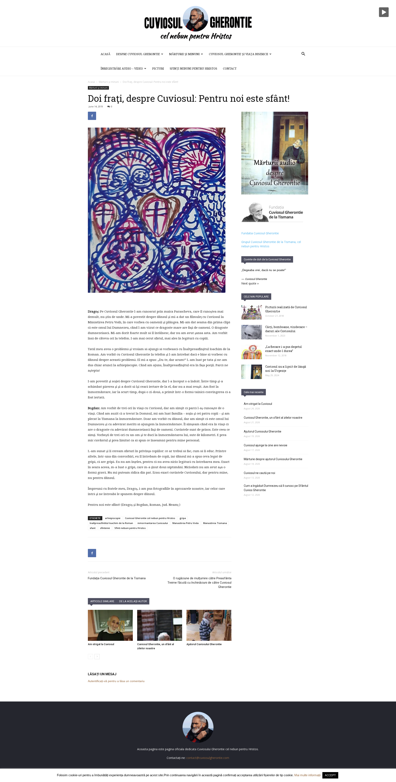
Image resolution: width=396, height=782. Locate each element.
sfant (92, 528)
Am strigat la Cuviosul (101, 644)
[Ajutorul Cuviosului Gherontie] (208, 625)
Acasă (105, 54)
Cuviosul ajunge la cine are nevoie (265, 445)
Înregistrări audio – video (122, 68)
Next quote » (250, 283)
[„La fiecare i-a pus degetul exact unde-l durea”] (251, 352)
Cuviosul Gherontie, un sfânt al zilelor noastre (273, 417)
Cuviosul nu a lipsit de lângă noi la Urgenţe (285, 369)
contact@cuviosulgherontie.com (207, 758)
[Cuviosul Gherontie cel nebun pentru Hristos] (198, 23)
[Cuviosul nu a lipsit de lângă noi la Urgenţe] (251, 372)
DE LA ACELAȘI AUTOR (133, 601)
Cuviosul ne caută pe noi (259, 473)
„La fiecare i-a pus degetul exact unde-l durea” (283, 349)
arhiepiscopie (112, 518)
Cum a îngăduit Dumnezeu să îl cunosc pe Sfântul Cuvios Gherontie (276, 488)
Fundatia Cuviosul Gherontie (260, 233)
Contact (230, 68)
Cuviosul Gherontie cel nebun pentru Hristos (150, 518)
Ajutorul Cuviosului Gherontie (204, 644)
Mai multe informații (307, 775)
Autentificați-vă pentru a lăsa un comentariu (116, 681)
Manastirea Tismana (215, 523)
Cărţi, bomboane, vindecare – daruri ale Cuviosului (286, 329)
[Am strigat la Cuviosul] (110, 625)
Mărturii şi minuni (184, 54)
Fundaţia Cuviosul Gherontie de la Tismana (117, 578)
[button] (303, 54)
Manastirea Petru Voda (185, 523)
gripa (183, 518)
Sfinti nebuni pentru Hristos (130, 528)
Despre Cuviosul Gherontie (138, 54)
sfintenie (105, 528)
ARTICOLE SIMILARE (102, 601)
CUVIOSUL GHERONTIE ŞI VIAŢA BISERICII (238, 54)
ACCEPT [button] (330, 775)
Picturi (158, 68)
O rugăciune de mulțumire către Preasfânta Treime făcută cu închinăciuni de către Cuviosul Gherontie (199, 582)
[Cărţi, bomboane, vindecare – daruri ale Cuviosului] (251, 332)
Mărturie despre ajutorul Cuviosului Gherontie (273, 459)
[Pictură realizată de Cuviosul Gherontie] (251, 312)
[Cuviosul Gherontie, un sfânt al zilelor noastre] (159, 625)
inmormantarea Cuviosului (153, 523)
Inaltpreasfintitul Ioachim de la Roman (111, 523)
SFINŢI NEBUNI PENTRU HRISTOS (193, 68)
